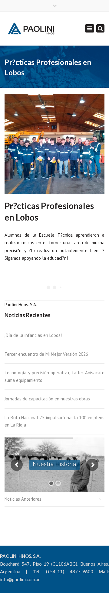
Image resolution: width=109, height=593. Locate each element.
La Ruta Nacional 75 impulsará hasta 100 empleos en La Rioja (54, 421)
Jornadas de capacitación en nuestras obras (47, 399)
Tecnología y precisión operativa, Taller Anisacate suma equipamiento (54, 376)
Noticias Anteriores (23, 499)
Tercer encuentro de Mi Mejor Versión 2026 (46, 354)
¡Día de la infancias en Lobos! (33, 335)
